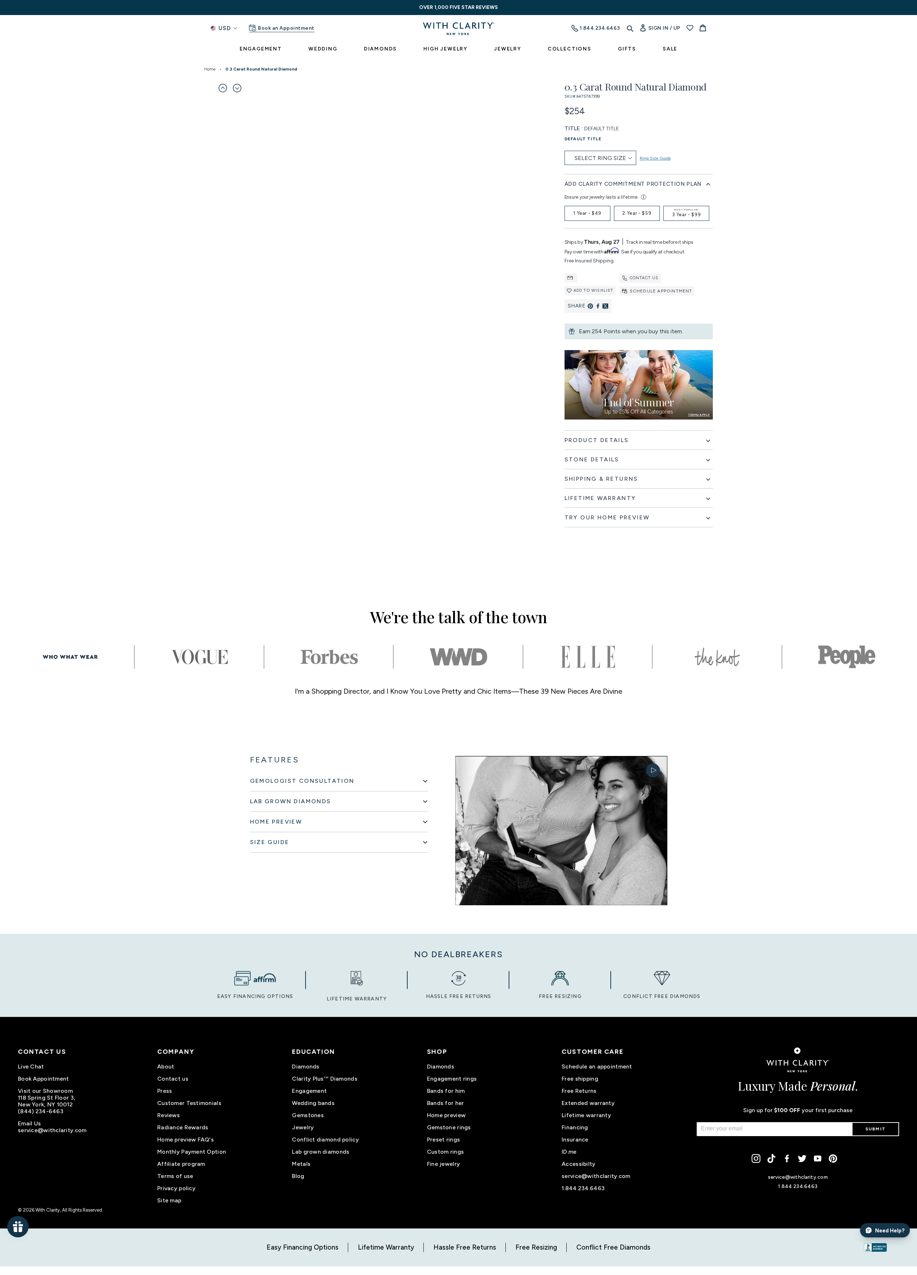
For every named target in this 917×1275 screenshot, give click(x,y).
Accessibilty (578, 1163)
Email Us (29, 1123)
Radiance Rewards (182, 1127)
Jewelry (303, 1127)
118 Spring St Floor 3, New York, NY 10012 (46, 1101)
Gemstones (308, 1115)
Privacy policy (176, 1188)
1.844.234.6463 (583, 1188)
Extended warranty (588, 1103)
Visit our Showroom (45, 1090)
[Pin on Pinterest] (590, 306)
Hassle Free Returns (464, 1247)
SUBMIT (875, 1128)
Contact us (644, 278)
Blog (298, 1176)
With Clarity (47, 1210)
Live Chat (31, 1066)
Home (210, 69)
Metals (301, 1163)
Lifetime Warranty (386, 1247)
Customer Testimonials (189, 1103)
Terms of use (175, 1176)
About (165, 1066)
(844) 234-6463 (40, 1111)
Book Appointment (43, 1078)
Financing (575, 1127)
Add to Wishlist (593, 290)
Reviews (168, 1115)
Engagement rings (452, 1078)
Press (164, 1090)
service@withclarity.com (52, 1130)
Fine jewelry (443, 1163)
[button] (223, 88)
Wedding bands (313, 1103)
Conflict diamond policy (325, 1139)
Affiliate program (181, 1163)
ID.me (569, 1151)
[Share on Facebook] (598, 306)
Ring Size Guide (655, 158)
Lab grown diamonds (320, 1151)
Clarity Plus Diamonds (324, 1078)
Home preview (446, 1115)
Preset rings (443, 1139)
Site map (169, 1200)
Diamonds (305, 1066)
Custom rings (445, 1151)
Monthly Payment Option (191, 1151)
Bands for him (446, 1090)
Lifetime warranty (586, 1115)
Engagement (309, 1090)
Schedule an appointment (597, 1066)
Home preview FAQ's (185, 1139)
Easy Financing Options (303, 1247)
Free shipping (580, 1078)
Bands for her (445, 1103)
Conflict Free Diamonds (613, 1247)
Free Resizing (536, 1247)
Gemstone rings (449, 1127)
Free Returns (579, 1090)
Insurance (575, 1139)
